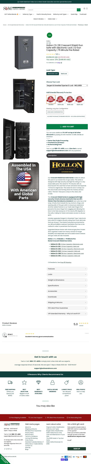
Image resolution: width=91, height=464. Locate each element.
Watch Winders (39, 19)
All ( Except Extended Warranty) (16, 24)
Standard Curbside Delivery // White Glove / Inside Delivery (34, 443)
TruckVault (83, 14)
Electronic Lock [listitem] (53, 74)
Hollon (48, 41)
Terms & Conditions (31, 436)
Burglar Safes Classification (54, 431)
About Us (28, 427)
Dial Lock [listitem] (64, 74)
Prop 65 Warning (65, 262)
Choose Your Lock (53, 82)
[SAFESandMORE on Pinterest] (9, 449)
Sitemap (27, 447)
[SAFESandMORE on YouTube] (11, 449)
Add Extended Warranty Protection (59, 92)
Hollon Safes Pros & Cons (54, 433)
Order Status (29, 440)
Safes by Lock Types (59, 14)
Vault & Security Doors (44, 14)
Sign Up (76, 449)
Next (86, 25)
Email (70, 440)
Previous (80, 25)
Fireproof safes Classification (55, 427)
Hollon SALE (51, 19)
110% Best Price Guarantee (33, 431)
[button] (67, 155)
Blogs (26, 449)
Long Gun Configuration (55, 112)
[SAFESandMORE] (14, 8)
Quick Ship (74, 14)
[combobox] (52, 9)
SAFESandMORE (12, 456)
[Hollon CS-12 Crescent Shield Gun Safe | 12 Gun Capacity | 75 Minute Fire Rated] (24, 138)
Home (4, 24)
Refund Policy (29, 434)
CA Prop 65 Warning (31, 438)
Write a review (6, 325)
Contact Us (28, 446)
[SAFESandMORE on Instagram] (7, 449)
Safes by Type (27, 14)
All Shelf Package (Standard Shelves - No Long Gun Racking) (66, 116)
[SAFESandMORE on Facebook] (5, 449)
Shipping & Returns (31, 429)
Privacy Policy (29, 433)
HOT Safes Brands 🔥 (11, 14)
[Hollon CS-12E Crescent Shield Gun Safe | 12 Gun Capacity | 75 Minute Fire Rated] (24, 52)
